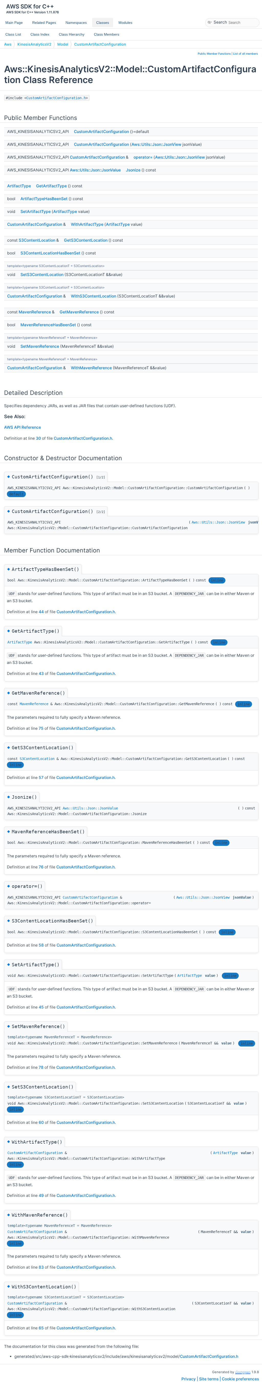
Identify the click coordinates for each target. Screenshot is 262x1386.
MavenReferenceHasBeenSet (48, 324)
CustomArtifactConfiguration (100, 44)
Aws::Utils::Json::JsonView (156, 144)
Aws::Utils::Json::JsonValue (95, 170)
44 (41, 611)
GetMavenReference (79, 312)
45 (41, 1007)
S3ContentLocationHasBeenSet (50, 253)
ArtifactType (19, 185)
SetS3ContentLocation (41, 274)
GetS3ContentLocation (85, 240)
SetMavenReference (39, 346)
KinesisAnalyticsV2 (34, 44)
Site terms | (210, 1379)
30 (38, 438)
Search (220, 21)
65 (41, 1328)
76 (41, 867)
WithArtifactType (87, 224)
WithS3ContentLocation (93, 296)
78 (41, 1067)
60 (41, 1122)
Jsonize (133, 170)
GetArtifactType (51, 185)
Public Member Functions (214, 53)
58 (41, 945)
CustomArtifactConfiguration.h (56, 98)
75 (41, 728)
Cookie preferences (240, 1379)
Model (62, 44)
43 (41, 673)
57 (41, 777)
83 (41, 1267)
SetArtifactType (35, 211)
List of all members (245, 53)
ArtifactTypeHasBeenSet (44, 198)
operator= (143, 157)
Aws (8, 44)
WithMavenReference (91, 367)
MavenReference (35, 312)
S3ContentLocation (37, 240)
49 (41, 1195)
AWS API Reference (22, 427)
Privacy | (190, 1379)
